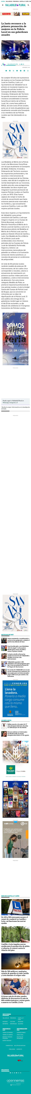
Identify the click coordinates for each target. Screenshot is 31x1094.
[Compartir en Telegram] (20, 70)
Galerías (20, 1023)
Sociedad (20, 1021)
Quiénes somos (21, 1032)
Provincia (16, 1)
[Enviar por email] (6, 70)
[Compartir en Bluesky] (17, 70)
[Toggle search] (28, 5)
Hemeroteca (9, 1045)
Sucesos (5, 1021)
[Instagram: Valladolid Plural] (23, 64)
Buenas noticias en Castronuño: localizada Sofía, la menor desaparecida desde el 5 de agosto (18, 733)
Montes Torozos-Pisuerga (7, 1037)
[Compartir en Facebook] (10, 70)
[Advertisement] (15, 381)
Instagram (12, 403)
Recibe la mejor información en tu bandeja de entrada (15, 408)
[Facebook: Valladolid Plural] (21, 64)
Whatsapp (6, 403)
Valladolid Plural (12, 64)
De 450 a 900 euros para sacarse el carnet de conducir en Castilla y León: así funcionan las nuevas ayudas (14, 920)
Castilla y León (24, 1)
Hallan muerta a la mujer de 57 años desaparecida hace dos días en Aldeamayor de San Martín (17, 725)
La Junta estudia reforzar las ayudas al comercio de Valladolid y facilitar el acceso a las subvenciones (18, 656)
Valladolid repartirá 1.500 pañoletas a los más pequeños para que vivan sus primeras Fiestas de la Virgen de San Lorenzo (18, 664)
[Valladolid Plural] (15, 5)
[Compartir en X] (13, 70)
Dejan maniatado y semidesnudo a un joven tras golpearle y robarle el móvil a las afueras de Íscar (18, 640)
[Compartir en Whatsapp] (28, 70)
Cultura (12, 1021)
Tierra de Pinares (8, 1032)
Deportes (5, 1023)
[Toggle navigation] (2, 5)
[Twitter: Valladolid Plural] (20, 64)
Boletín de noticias (19, 1045)
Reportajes (13, 1023)
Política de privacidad (20, 1037)
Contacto (19, 1049)
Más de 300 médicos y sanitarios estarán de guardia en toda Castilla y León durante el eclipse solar (15, 973)
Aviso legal (20, 1034)
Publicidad (12, 1049)
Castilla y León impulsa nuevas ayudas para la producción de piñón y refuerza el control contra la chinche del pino (15, 947)
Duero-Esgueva (7, 1040)
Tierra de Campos (8, 1034)
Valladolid (9, 1)
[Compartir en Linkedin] (24, 70)
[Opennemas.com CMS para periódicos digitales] (15, 1082)
